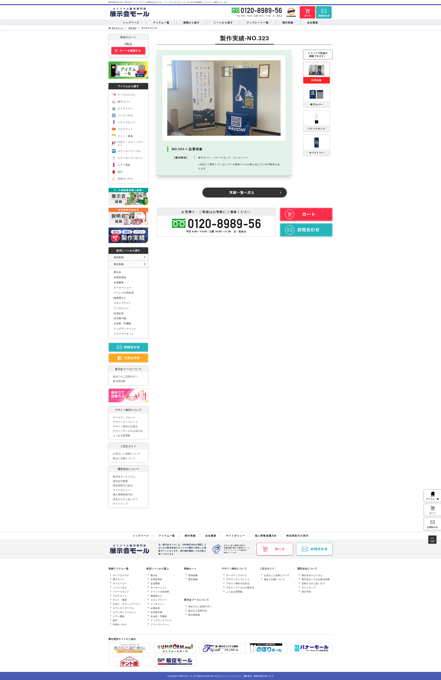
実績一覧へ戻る (242, 192)
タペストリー (125, 108)
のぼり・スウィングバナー (130, 143)
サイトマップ (120, 503)
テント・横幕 (125, 136)
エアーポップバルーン (130, 157)
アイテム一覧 (432, 498)
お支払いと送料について (126, 453)
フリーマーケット (124, 333)
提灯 (120, 171)
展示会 (117, 272)
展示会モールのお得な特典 (316, 579)
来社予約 (306, 591)
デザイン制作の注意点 (125, 426)
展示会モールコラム (124, 476)
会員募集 (119, 282)
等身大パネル (125, 178)
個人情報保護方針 (123, 494)
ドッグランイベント (125, 328)
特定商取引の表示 (123, 485)
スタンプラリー (122, 303)
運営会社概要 (120, 481)
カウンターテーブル (129, 151)
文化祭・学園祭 (122, 323)
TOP (432, 541)
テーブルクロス (127, 94)
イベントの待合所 (124, 292)
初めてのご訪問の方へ (125, 376)
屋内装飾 (119, 257)
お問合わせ (432, 527)
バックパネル (125, 115)
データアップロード (124, 417)
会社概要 (210, 535)
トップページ (140, 535)
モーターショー (122, 287)
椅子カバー (124, 101)
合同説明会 (120, 277)
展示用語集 (119, 381)
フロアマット (125, 129)
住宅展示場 (120, 318)
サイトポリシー (121, 490)
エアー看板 (124, 164)
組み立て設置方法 (197, 610)
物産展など (120, 297)
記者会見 (119, 313)
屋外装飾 (119, 264)
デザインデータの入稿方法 (128, 430)
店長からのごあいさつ (125, 499)
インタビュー (121, 308)
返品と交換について (124, 458)
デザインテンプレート (125, 422)
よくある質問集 (121, 435)
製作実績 (190, 535)
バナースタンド (127, 122)
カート (432, 512)
